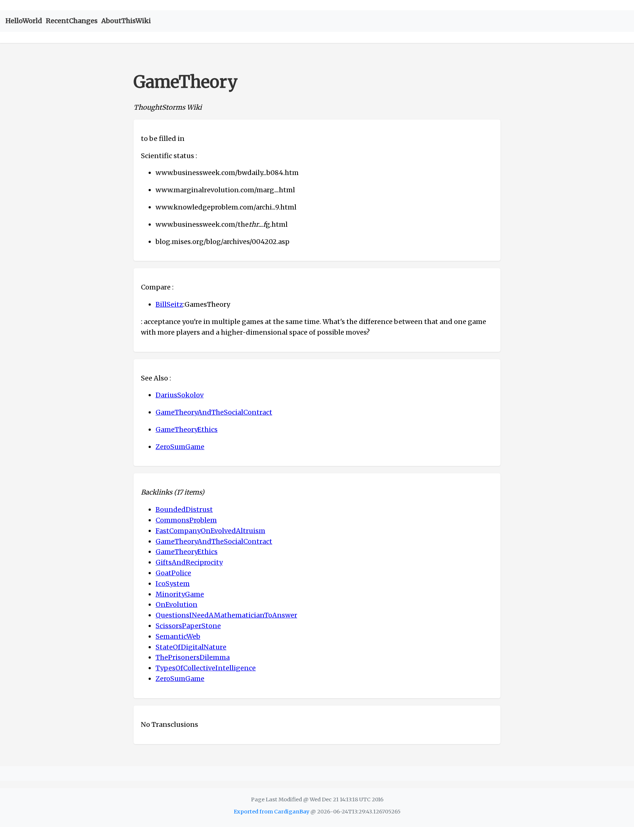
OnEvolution (176, 604)
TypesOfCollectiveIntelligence (206, 668)
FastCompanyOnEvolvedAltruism (210, 531)
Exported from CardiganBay (271, 811)
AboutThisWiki (126, 21)
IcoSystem (173, 583)
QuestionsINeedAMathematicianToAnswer (226, 615)
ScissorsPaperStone (188, 626)
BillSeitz (169, 304)
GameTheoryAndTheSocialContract (214, 412)
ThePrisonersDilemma (193, 657)
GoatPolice (173, 573)
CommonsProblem (186, 520)
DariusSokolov (180, 395)
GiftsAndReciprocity (189, 562)
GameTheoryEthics (187, 429)
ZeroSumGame (180, 446)
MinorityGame (180, 594)
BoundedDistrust (184, 509)
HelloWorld (24, 21)
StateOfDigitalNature (191, 647)
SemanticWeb (178, 636)
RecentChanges (72, 21)
